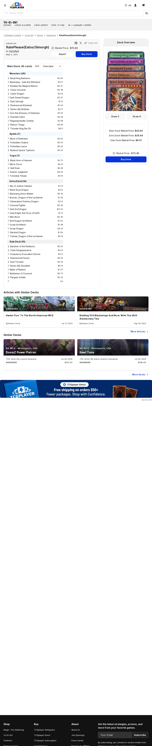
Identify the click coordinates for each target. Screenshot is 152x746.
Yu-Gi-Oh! (11, 22)
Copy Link (93, 43)
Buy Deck (86, 54)
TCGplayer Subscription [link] (45, 740)
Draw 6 (137, 116)
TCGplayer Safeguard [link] (44, 730)
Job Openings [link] (77, 735)
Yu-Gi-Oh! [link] (8, 735)
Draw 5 (115, 116)
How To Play (57, 25)
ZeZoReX (14, 51)
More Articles (138, 331)
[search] (73, 13)
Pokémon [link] (8, 740)
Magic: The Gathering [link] (14, 730)
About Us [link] (75, 730)
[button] (146, 13)
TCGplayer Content (12, 35)
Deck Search (41, 25)
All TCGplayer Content (79, 25)
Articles (7, 25)
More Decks (138, 374)
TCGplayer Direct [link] (42, 735)
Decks (40, 35)
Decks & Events (23, 25)
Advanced (51, 35)
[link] (17, 5)
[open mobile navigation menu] (5, 5)
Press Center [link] (77, 740)
